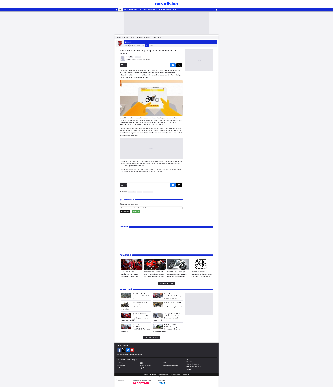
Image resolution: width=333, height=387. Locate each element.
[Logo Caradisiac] (166, 7)
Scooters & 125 (153, 10)
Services (168, 10)
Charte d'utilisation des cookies (193, 366)
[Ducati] (119, 45)
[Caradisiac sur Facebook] (119, 350)
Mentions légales (190, 363)
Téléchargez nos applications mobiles (130, 354)
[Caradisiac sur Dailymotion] (128, 350)
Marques (162, 10)
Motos (164, 362)
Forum (145, 10)
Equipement (133, 10)
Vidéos (151, 45)
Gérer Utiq (188, 369)
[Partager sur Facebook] (173, 64)
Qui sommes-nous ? (176, 374)
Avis (139, 10)
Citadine (119, 362)
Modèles (132, 45)
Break (119, 367)
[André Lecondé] (122, 60)
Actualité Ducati (125, 255)
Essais (126, 10)
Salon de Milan (148, 192)
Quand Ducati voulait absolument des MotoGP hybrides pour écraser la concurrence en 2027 (129, 274)
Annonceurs (153, 374)
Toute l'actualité (126, 289)
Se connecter (125, 211)
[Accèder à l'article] (131, 264)
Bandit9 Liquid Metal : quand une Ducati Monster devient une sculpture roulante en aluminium (177, 274)
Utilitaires (142, 368)
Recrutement (186, 374)
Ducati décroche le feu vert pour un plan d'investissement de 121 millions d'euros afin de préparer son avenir (154, 274)
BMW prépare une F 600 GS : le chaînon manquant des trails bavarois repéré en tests (173, 305)
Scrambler (132, 192)
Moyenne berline (122, 364)
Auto (174, 10)
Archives (188, 359)
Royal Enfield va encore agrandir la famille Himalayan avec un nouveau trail (173, 296)
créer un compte (153, 207)
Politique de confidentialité (192, 364)
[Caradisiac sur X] (124, 350)
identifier (145, 207)
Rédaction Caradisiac (163, 374)
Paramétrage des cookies (192, 368)
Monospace (120, 368)
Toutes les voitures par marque (170, 365)
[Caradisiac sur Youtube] (132, 350)
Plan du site (188, 361)
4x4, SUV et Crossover (145, 365)
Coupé (141, 362)
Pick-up (142, 367)
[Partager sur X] (179, 64)
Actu (120, 10)
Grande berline (121, 365)
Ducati (128, 42)
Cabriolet (142, 364)
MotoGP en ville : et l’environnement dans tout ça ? (141, 296)
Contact (146, 374)
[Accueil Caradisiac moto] (116, 9)
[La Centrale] (141, 384)
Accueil (127, 45)
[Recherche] (213, 9)
